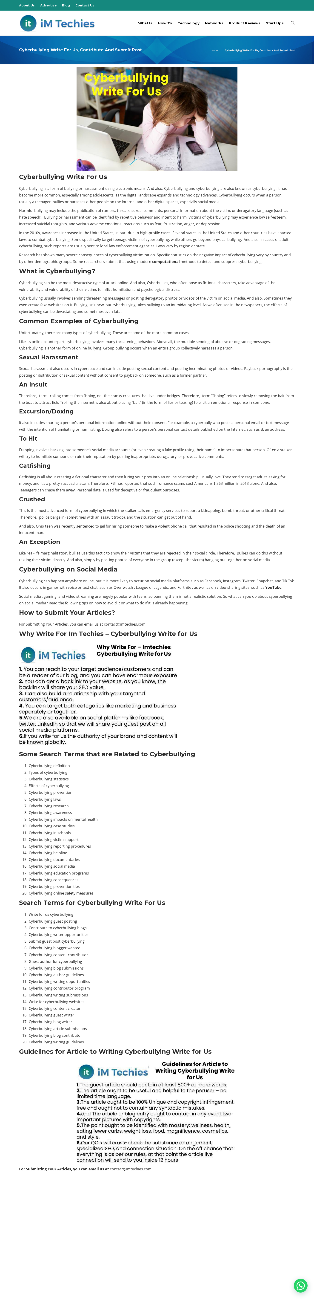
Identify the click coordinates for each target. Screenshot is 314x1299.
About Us (27, 5)
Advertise (48, 5)
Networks (214, 23)
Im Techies (252, 1214)
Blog (66, 5)
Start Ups (275, 23)
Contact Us (84, 5)
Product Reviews (244, 23)
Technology (189, 23)
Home (214, 50)
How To (165, 23)
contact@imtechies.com (125, 624)
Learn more (36, 1240)
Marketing (252, 1222)
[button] (301, 1286)
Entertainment (252, 1198)
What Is (145, 23)
